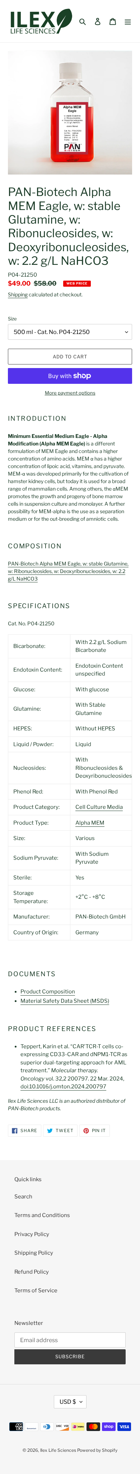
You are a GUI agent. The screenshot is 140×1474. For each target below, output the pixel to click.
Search (23, 1196)
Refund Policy (31, 1272)
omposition (47, 991)
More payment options (70, 393)
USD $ (68, 1401)
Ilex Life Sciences (58, 1450)
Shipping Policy (33, 1253)
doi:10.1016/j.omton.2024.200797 (63, 1086)
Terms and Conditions (42, 1215)
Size (12, 318)
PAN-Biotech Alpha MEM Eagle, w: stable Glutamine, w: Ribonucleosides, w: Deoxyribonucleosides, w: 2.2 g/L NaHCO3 (68, 571)
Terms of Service (35, 1290)
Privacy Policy (31, 1234)
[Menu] (127, 21)
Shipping (18, 294)
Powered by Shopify (97, 1450)
